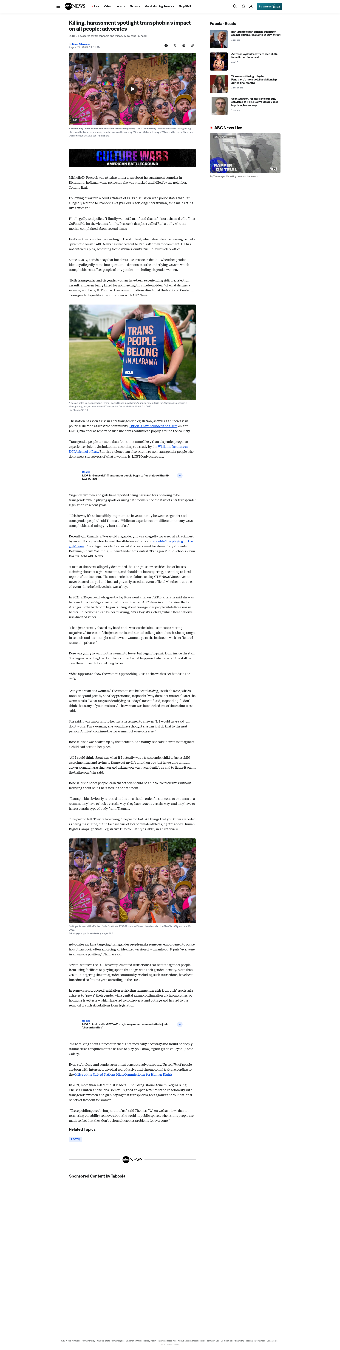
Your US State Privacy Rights (110, 1340)
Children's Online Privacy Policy (141, 1340)
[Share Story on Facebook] (166, 45)
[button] (58, 6)
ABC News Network (70, 1340)
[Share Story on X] (175, 45)
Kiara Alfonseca (81, 44)
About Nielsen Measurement (191, 1340)
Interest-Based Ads (167, 1340)
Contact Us (272, 1340)
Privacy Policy (88, 1340)
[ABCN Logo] (75, 6)
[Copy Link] (192, 45)
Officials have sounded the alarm (153, 425)
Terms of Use (213, 1340)
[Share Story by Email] (183, 45)
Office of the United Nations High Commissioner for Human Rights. (123, 1074)
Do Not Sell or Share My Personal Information (243, 1340)
